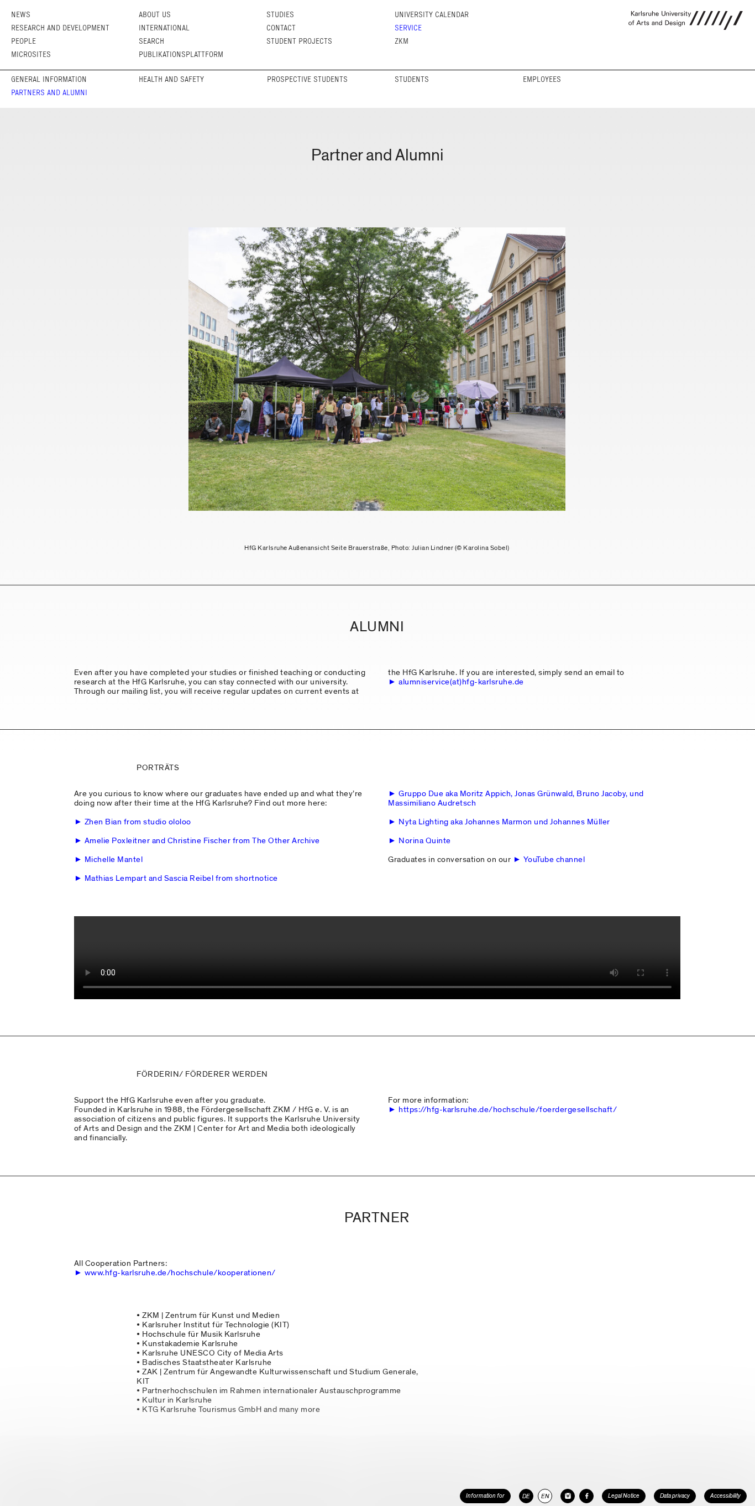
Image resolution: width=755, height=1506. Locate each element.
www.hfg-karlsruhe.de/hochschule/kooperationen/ (180, 1272)
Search (151, 41)
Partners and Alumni (49, 92)
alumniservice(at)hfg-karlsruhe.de (461, 681)
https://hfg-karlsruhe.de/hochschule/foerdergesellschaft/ (508, 1109)
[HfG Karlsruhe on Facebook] (586, 1496)
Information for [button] (485, 1496)
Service (408, 28)
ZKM (401, 41)
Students (412, 79)
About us (155, 14)
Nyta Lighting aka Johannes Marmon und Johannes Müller (504, 821)
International (164, 28)
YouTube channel (554, 859)
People (23, 41)
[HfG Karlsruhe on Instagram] (567, 1496)
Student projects (299, 41)
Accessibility (725, 1496)
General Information (49, 79)
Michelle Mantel (114, 859)
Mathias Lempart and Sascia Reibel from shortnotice (181, 878)
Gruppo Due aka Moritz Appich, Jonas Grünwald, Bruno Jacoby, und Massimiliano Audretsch (516, 798)
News (20, 14)
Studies (280, 14)
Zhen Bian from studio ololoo (138, 821)
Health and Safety (171, 79)
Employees (542, 79)
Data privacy (675, 1496)
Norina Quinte (425, 840)
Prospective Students (307, 79)
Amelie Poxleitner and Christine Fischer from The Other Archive (202, 840)
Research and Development (60, 28)
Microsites (31, 54)
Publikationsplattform (181, 54)
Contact (281, 28)
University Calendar (432, 14)
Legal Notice (623, 1496)
